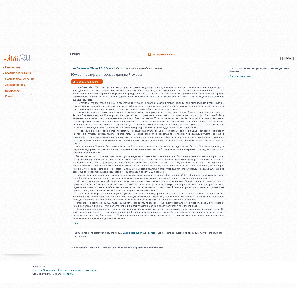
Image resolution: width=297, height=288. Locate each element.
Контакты (68, 273)
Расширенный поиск (163, 54)
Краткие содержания (18, 73)
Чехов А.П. (97, 68)
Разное (109, 68)
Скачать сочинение (87, 81)
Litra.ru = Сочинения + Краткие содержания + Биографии (64, 270)
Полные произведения (19, 79)
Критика (10, 96)
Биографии (12, 90)
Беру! (75, 223)
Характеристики (15, 84)
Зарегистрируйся (132, 232)
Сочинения (12, 67)
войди (151, 232)
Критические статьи (240, 76)
